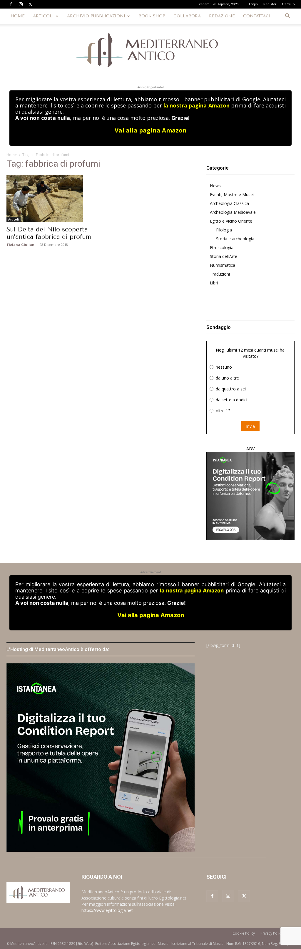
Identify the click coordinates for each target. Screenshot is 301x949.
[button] (287, 16)
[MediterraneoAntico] (150, 50)
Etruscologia (221, 247)
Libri (214, 283)
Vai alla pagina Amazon (151, 130)
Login (253, 4)
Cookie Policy (244, 933)
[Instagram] (20, 4)
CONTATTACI (256, 16)
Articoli (13, 219)
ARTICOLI (43, 16)
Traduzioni (220, 274)
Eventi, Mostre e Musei (232, 194)
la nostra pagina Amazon (196, 105)
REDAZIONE (222, 16)
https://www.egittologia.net (107, 910)
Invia (250, 426)
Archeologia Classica (229, 203)
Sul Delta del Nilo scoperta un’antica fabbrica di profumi (49, 233)
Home (11, 154)
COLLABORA (187, 16)
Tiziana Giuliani (21, 244)
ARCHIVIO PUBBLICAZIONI (96, 16)
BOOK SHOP (151, 16)
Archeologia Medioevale (233, 212)
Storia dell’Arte (223, 256)
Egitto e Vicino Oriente (231, 221)
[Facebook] (10, 4)
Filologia (224, 230)
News (215, 185)
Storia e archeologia (235, 238)
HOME (18, 16)
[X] (30, 4)
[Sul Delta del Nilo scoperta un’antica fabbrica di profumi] (50, 198)
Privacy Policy (271, 933)
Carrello (288, 4)
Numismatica (222, 265)
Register (269, 4)
